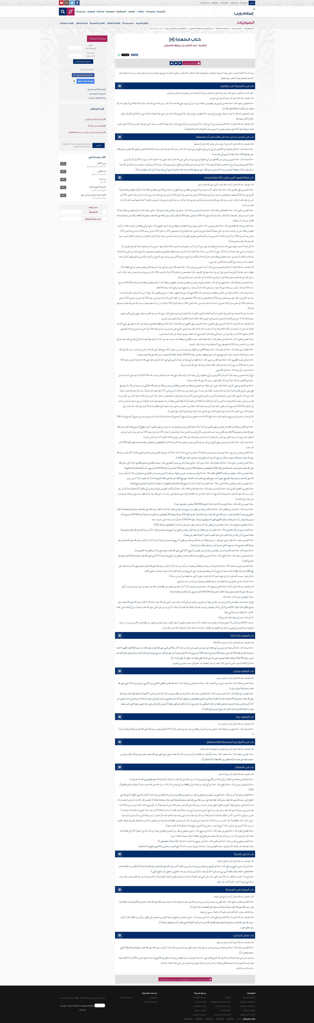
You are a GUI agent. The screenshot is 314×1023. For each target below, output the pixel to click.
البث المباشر (81, 23)
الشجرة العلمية (97, 23)
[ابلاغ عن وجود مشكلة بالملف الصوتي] (172, 63)
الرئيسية (161, 11)
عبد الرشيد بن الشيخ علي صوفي (96, 166)
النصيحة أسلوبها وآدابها (97, 187)
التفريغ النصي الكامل (190, 63)
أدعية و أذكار (225, 1010)
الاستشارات (121, 11)
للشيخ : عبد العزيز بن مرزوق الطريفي (185, 45)
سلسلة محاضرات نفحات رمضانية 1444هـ (86, 132)
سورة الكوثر (101, 163)
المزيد (98, 145)
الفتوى (131, 11)
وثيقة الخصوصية (87, 1006)
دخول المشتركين (83, 61)
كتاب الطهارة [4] (185, 39)
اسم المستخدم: (90, 46)
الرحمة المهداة (199, 997)
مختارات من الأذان (223, 1006)
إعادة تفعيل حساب (97, 98)
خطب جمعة (249, 1010)
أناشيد (228, 997)
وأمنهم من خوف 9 (96, 126)
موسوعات (150, 11)
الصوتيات (110, 11)
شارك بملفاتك (67, 23)
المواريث (91, 11)
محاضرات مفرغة (247, 1006)
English (215, 3)
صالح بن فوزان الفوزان (99, 190)
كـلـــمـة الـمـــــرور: (90, 54)
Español (244, 3)
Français (224, 3)
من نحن (82, 1010)
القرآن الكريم (142, 23)
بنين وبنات (80, 11)
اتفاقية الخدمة (73, 1006)
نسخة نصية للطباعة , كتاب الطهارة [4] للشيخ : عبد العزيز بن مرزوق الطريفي (184, 980)
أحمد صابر (103, 182)
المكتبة (100, 11)
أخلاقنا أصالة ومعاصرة (95, 119)
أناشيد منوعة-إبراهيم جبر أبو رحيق (93, 195)
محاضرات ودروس (247, 1002)
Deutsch (234, 3)
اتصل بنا (63, 1006)
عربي (252, 3)
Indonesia (205, 3)
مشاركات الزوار (126, 997)
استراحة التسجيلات (222, 1015)
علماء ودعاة (128, 23)
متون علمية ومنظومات (220, 1002)
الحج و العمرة (200, 1006)
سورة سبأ (102, 179)
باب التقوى (102, 171)
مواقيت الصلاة (150, 1002)
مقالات (140, 11)
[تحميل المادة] (176, 63)
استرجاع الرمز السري (96, 89)
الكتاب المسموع (248, 1015)
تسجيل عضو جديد (97, 94)
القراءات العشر (113, 23)
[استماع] (180, 63)
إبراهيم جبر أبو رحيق (99, 198)
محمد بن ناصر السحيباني (98, 174)
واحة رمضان (201, 1002)
